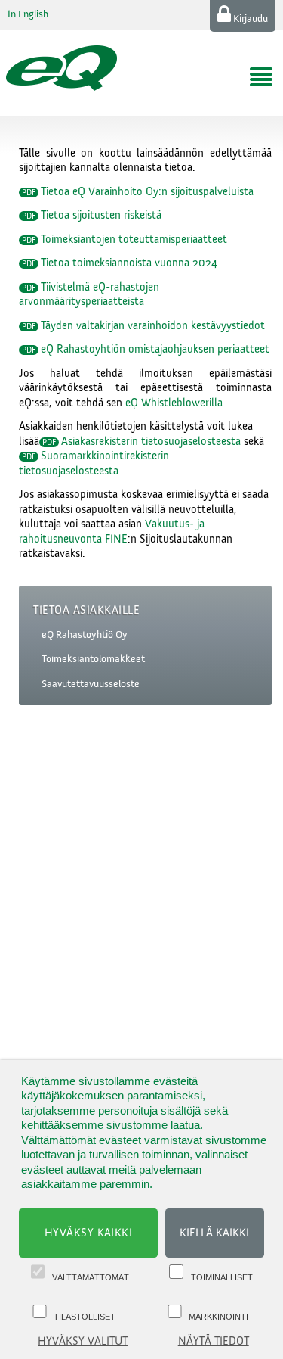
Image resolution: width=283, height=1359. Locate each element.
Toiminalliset (222, 1277)
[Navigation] (261, 77)
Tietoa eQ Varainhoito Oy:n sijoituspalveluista (147, 191)
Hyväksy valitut (83, 1341)
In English (28, 14)
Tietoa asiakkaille (86, 610)
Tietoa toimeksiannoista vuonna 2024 (129, 263)
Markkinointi (218, 1316)
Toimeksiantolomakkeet (93, 659)
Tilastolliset (84, 1316)
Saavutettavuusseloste (91, 684)
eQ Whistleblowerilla (174, 403)
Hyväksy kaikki (89, 1233)
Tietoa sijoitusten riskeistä (101, 215)
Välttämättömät (90, 1277)
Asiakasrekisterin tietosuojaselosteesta (151, 441)
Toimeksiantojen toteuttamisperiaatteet (134, 239)
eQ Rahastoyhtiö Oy (85, 635)
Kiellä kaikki (214, 1233)
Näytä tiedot (213, 1341)
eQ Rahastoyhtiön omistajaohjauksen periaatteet (155, 349)
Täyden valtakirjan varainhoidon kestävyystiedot (153, 325)
